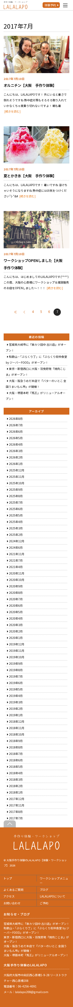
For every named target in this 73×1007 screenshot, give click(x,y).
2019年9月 (16, 663)
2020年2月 (16, 631)
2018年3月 (16, 779)
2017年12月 (16, 799)
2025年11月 (16, 477)
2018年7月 (16, 754)
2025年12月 (16, 470)
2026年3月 (16, 451)
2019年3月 (16, 702)
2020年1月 (16, 638)
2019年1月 (16, 715)
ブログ (44, 890)
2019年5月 (16, 689)
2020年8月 (16, 593)
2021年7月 (16, 560)
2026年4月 (16, 444)
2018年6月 (16, 760)
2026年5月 (16, 438)
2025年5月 (16, 515)
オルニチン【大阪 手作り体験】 (30, 85)
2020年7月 (16, 599)
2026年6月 (16, 432)
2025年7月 (16, 502)
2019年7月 (16, 676)
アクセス (9, 896)
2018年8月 (16, 747)
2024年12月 (16, 541)
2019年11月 (16, 651)
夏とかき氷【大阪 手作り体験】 (30, 175)
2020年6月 (16, 605)
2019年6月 (16, 683)
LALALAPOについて (52, 896)
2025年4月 (16, 522)
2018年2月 (16, 786)
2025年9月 (16, 489)
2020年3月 (16, 625)
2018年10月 (16, 734)
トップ (7, 878)
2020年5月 (16, 612)
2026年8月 (16, 419)
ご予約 (44, 903)
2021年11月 (16, 554)
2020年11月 (16, 573)
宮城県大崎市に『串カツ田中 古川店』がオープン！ (36, 924)
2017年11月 (16, 805)
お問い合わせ (11, 903)
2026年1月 (16, 464)
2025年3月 (16, 528)
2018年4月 (16, 773)
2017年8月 (16, 812)
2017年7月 (16, 818)
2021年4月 (16, 567)
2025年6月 (16, 509)
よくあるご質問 (13, 890)
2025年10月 (16, 483)
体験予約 (50, 5)
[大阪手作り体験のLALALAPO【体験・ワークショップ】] (37, 849)
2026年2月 (16, 457)
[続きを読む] (12, 111)
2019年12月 (16, 644)
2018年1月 (16, 792)
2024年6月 (16, 547)
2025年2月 (16, 535)
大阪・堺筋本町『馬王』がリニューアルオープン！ (36, 955)
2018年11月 (16, 728)
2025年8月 (16, 496)
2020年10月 (16, 580)
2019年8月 (16, 670)
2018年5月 (16, 767)
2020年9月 (16, 586)
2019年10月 (16, 657)
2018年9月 (16, 741)
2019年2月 (16, 709)
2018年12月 (16, 721)
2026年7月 (16, 425)
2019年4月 (16, 696)
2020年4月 (16, 618)
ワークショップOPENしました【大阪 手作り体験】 (35, 264)
